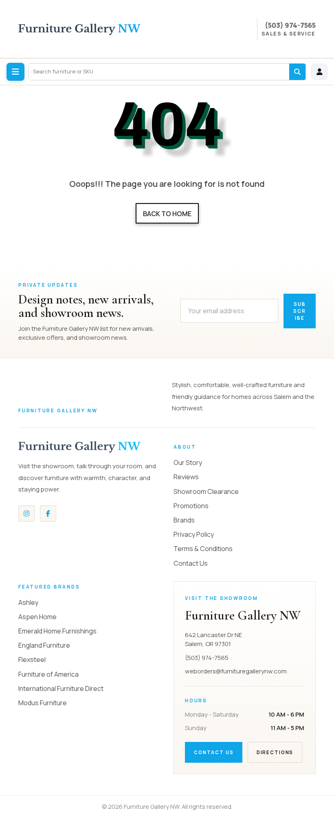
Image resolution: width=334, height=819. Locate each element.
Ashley (28, 602)
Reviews (186, 476)
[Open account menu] (319, 72)
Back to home (167, 213)
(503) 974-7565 (290, 25)
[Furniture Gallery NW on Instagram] (26, 513)
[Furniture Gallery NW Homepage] (79, 29)
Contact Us (191, 563)
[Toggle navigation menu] (15, 72)
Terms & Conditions (203, 548)
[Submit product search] (297, 72)
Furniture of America (48, 674)
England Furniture (44, 645)
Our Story (188, 462)
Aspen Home (37, 616)
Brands (184, 520)
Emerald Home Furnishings (57, 630)
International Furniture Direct (60, 688)
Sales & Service (288, 34)
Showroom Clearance (206, 491)
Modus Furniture (42, 702)
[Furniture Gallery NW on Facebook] (48, 513)
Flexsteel (32, 659)
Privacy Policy (194, 534)
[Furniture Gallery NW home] (79, 447)
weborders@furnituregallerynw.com (236, 671)
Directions (275, 752)
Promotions (191, 505)
